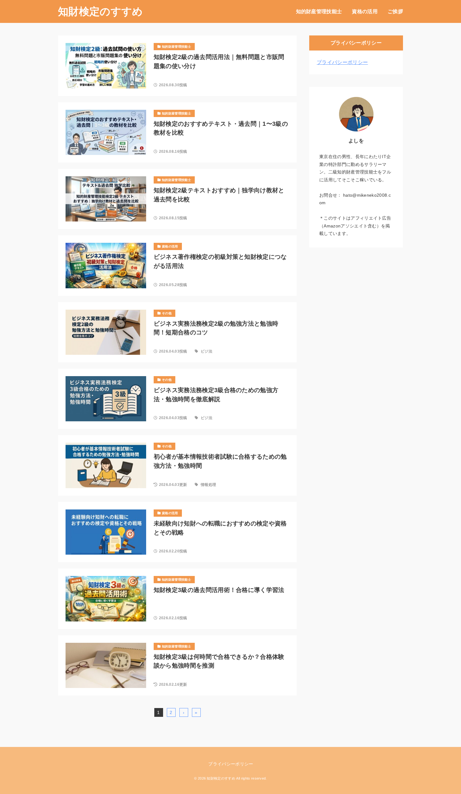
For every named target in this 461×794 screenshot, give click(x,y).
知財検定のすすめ (100, 11)
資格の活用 (365, 11)
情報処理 (208, 484)
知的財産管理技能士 (319, 11)
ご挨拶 (395, 11)
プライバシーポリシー (342, 62)
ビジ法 (206, 351)
